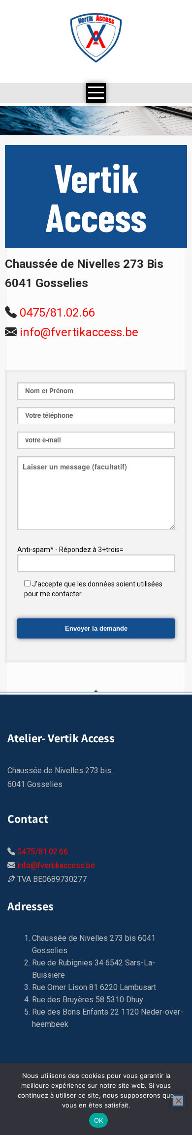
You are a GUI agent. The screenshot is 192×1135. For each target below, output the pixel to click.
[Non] (178, 1100)
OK (98, 1120)
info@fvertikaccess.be (79, 332)
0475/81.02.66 (57, 313)
